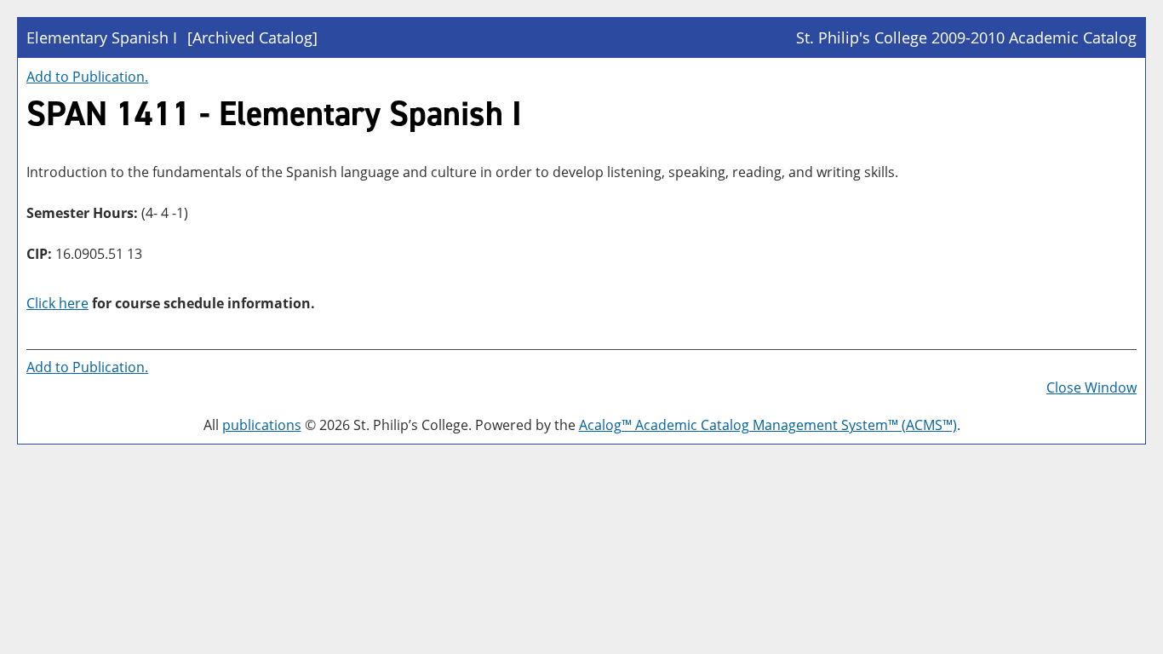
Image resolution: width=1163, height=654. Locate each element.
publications (261, 425)
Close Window (1091, 387)
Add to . (87, 76)
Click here (57, 303)
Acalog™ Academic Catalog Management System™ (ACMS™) (768, 425)
